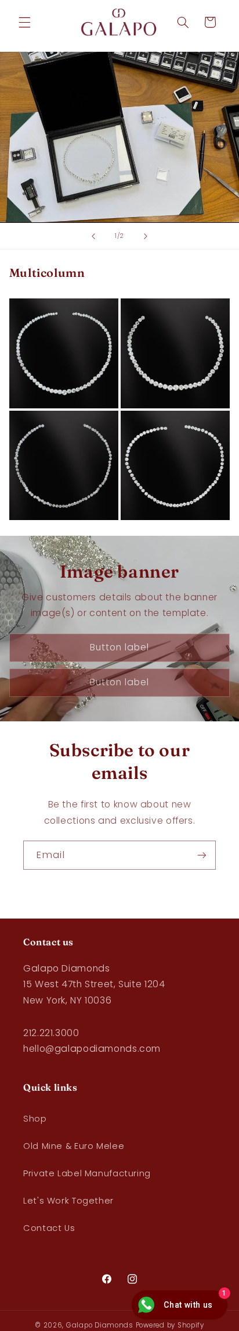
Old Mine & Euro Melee (73, 1146)
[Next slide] (145, 236)
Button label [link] (120, 647)
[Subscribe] (202, 855)
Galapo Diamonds (99, 1325)
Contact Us (49, 1228)
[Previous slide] (93, 236)
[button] (24, 22)
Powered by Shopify (170, 1325)
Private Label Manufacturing (87, 1173)
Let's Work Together (68, 1201)
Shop (35, 1118)
